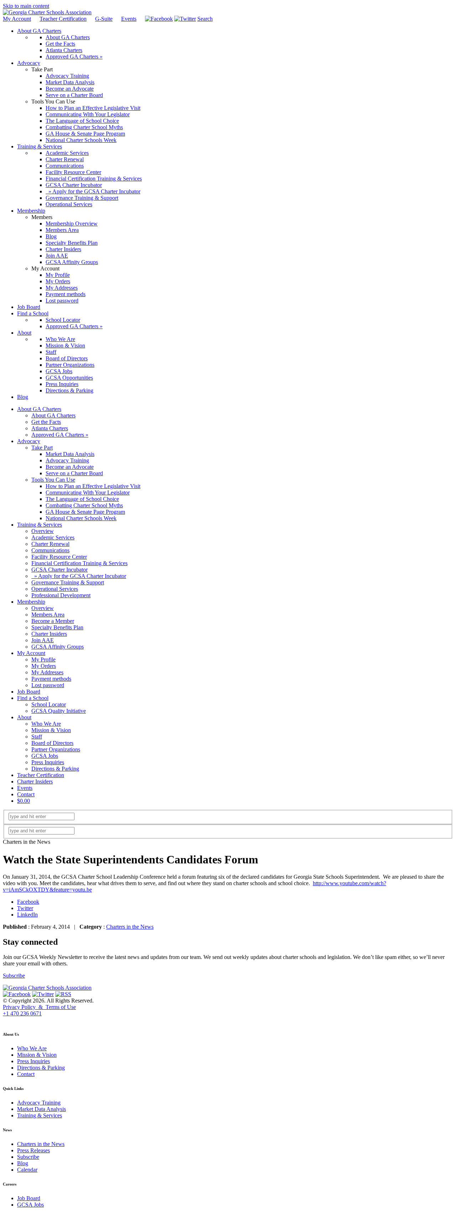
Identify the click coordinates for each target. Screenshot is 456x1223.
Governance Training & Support (67, 582)
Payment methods (51, 679)
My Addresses (47, 672)
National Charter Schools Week (81, 518)
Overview (42, 531)
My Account (17, 19)
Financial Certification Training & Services (79, 563)
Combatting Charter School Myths (84, 505)
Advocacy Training (67, 460)
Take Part (42, 448)
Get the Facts (46, 422)
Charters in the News (130, 927)
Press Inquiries (47, 762)
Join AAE (42, 640)
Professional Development (60, 595)
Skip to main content (26, 6)
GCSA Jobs (44, 756)
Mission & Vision (51, 730)
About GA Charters (39, 409)
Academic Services (52, 537)
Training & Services (39, 525)
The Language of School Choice (82, 499)
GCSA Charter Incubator (59, 570)
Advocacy (28, 441)
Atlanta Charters (49, 428)
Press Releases (33, 1150)
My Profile (43, 659)
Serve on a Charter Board (74, 473)
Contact (26, 794)
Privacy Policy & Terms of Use (39, 1007)
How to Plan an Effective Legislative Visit (93, 486)
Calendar (27, 1170)
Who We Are (46, 724)
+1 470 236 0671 (22, 1013)
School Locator (48, 704)
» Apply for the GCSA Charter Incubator (78, 576)
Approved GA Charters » (59, 435)
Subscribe (14, 976)
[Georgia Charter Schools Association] (47, 12)
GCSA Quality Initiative (58, 711)
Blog (22, 1163)
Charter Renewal (50, 544)
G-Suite (104, 19)
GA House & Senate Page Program (85, 512)
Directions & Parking (55, 769)
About (24, 717)
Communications (50, 550)
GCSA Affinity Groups (57, 647)
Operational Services (54, 589)
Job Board (28, 692)
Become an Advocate (70, 467)
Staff (36, 737)
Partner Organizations (55, 749)
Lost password (47, 685)
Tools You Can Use (53, 480)
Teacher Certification (63, 19)
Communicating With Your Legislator (88, 492)
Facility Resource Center (59, 557)
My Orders (43, 666)
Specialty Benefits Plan (57, 627)
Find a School (32, 698)
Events (128, 19)
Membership (31, 602)
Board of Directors (52, 743)
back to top (14, 1020)
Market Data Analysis (70, 454)
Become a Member (52, 621)
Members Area (47, 615)
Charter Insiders (49, 634)
